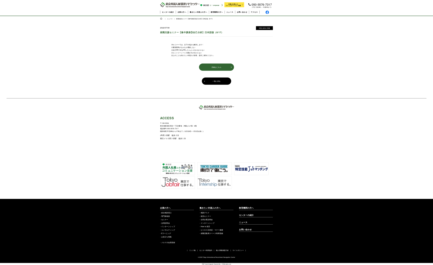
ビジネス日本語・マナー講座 (212, 230)
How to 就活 (205, 226)
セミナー (164, 219)
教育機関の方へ (217, 12)
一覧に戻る (216, 81)
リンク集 (192, 250)
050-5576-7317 (262, 4)
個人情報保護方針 (222, 250)
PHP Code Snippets (207, 264)
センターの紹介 (168, 12)
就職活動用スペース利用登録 (212, 233)
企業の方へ (182, 12)
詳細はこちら (216, 67)
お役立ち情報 (166, 237)
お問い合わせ (242, 12)
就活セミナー (206, 216)
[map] (244, 134)
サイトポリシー (238, 250)
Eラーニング (166, 233)
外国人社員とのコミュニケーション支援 (233, 4)
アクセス (254, 12)
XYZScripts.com (226, 264)
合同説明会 (165, 223)
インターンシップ (168, 226)
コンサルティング (168, 230)
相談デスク (205, 212)
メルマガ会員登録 (168, 242)
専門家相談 (165, 216)
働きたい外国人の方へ (198, 12)
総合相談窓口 (166, 212)
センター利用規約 (205, 250)
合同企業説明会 (207, 219)
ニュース (229, 12)
